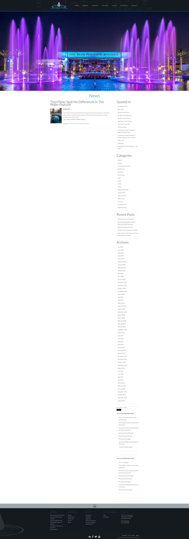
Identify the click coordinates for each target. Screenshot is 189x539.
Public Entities (89, 524)
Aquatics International (124, 118)
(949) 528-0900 (125, 521)
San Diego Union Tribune (125, 121)
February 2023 (122, 262)
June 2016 (121, 374)
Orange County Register (124, 115)
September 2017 (122, 330)
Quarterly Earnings (123, 190)
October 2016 (122, 362)
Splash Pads (121, 198)
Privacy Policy (124, 535)
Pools (119, 187)
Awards (120, 163)
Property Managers (91, 522)
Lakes (119, 178)
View (104, 515)
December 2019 (122, 282)
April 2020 (121, 276)
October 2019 (122, 288)
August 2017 (121, 332)
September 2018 (122, 312)
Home (77, 5)
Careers (133, 535)
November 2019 (122, 285)
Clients (114, 5)
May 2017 (120, 341)
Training (120, 201)
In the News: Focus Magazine (126, 219)
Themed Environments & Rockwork (56, 526)
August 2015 (121, 400)
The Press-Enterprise (124, 124)
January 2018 (122, 324)
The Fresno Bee (122, 127)
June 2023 (121, 250)
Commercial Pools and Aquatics (56, 517)
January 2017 (122, 353)
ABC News (121, 109)
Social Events (121, 192)
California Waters (71, 119)
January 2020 (122, 279)
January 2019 (122, 309)
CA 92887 (130, 516)
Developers (88, 515)
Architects (88, 517)
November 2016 (122, 359)
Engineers (88, 518)
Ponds (119, 184)
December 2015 (122, 392)
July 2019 (120, 297)
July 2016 (120, 371)
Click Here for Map (126, 518)
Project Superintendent (125, 436)
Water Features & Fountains (57, 515)
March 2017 (121, 347)
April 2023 (121, 256)
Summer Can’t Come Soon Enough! (127, 230)
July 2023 (120, 247)
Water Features (81, 119)
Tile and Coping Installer (125, 447)
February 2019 (122, 306)
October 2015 (122, 395)
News (78, 123)
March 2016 (121, 383)
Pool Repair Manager (125, 439)
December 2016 (122, 356)
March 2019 (121, 303)
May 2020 (120, 273)
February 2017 (122, 350)
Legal (129, 535)
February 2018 (122, 321)
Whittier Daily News (123, 112)
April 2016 (121, 380)
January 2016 (122, 389)
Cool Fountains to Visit (124, 166)
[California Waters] (59, 5)
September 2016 (122, 365)
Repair (69, 522)
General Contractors (91, 520)
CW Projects (72, 123)
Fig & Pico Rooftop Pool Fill (125, 227)
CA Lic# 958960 (125, 522)
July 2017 (120, 335)
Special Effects (122, 195)
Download (106, 517)
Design (69, 515)
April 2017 (121, 344)
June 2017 (121, 338)
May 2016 (120, 377)
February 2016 (122, 386)
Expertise (95, 5)
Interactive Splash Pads (56, 520)
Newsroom (124, 5)
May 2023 (120, 253)
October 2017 (122, 327)
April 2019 (121, 300)
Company (85, 5)
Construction (71, 517)
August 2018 (121, 315)
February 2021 (122, 267)
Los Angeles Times (123, 106)
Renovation (71, 518)
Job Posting (121, 175)
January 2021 (122, 270)
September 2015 (122, 398)
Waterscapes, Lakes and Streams (56, 523)
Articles (120, 160)
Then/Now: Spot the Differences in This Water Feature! (77, 103)
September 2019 (122, 291)
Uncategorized (122, 204)
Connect (134, 5)
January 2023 (122, 264)
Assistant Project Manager (126, 433)
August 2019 (121, 294)
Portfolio (105, 5)
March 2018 (121, 318)
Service (70, 520)
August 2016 (121, 368)
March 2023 (121, 259)
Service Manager (123, 462)
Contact (124, 512)
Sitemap (137, 535)
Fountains (120, 172)
